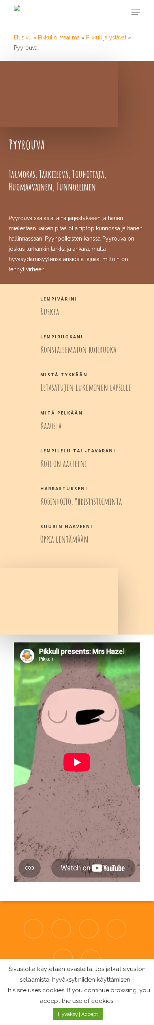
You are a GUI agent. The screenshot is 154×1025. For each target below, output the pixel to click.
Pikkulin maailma (59, 37)
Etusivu (23, 37)
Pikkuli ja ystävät (106, 37)
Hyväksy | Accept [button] (78, 1014)
